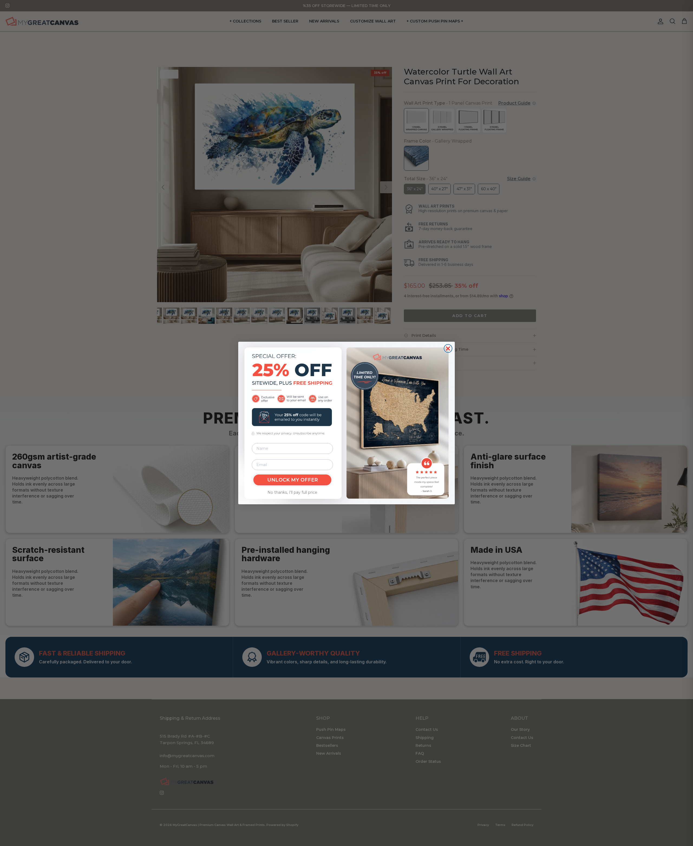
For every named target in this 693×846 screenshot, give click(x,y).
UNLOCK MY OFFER (292, 480)
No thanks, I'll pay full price (292, 492)
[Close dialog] (448, 348)
